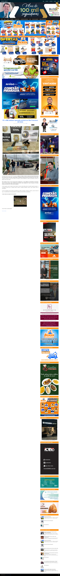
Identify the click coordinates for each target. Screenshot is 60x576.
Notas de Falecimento (35, 19)
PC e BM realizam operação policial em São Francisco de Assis (20, 121)
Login (4, 19)
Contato (8, 19)
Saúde (30, 19)
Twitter (58, 1)
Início (43, 1)
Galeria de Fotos (17, 19)
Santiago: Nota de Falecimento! (47, 516)
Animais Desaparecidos (43, 19)
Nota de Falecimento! (46, 524)
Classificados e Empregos (24, 19)
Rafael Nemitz (4, 1)
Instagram (51, 1)
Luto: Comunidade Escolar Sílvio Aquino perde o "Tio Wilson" (50, 561)
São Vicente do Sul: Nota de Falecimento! (48, 520)
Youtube (55, 1)
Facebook (47, 1)
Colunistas (11, 19)
